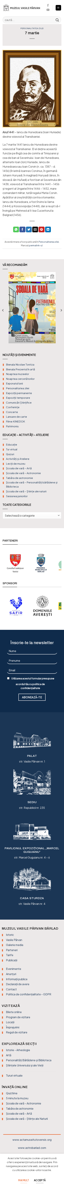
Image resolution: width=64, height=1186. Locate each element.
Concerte (12, 412)
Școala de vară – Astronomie (23, 473)
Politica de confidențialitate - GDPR (28, 994)
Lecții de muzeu (15, 463)
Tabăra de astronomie (19, 477)
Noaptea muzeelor (17, 373)
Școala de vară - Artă (19, 1113)
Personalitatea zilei (32, 28)
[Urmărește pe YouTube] (48, 10)
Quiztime (11, 1093)
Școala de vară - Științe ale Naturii (27, 1118)
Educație (11, 444)
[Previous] (3, 310)
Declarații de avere (17, 984)
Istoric (10, 934)
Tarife (9, 955)
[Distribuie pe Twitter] (29, 229)
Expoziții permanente (19, 393)
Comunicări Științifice (19, 402)
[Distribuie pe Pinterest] (41, 229)
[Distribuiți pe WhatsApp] (16, 229)
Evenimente (13, 969)
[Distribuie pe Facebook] (22, 229)
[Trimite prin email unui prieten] (35, 229)
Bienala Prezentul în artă (20, 369)
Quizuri (10, 454)
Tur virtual (11, 449)
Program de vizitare (18, 1017)
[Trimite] (57, 19)
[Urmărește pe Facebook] (48, 5)
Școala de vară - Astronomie (23, 1103)
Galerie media (14, 945)
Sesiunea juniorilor (17, 496)
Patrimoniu (12, 426)
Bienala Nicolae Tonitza (20, 364)
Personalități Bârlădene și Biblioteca (28, 1060)
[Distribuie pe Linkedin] (48, 229)
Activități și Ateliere (17, 458)
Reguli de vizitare (16, 1032)
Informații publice (16, 979)
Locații (10, 1022)
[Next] (61, 310)
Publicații (11, 960)
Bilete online (14, 1012)
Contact (11, 989)
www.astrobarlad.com (32, 1148)
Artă (8, 1055)
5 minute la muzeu (17, 1098)
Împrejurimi (12, 1027)
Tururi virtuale (14, 1075)
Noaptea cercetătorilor (20, 378)
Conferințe (12, 407)
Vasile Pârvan (14, 940)
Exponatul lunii (14, 383)
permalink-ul (35, 245)
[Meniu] (58, 8)
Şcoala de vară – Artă (19, 468)
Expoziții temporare (18, 397)
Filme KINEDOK (15, 421)
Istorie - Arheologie (18, 1050)
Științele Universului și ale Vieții (24, 1065)
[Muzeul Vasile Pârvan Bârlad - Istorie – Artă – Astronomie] (23, 7)
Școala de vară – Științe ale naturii (26, 491)
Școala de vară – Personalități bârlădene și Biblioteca (32, 484)
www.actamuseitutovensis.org (32, 1139)
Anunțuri (11, 974)
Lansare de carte (16, 416)
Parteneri (12, 950)
